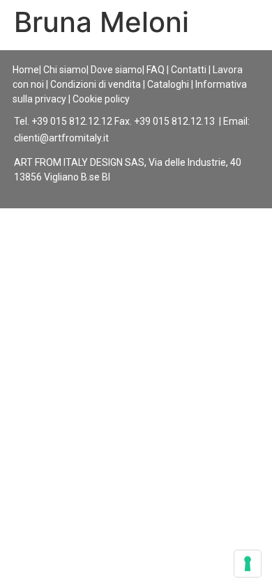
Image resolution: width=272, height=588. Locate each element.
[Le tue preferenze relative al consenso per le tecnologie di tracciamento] (247, 563)
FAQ (155, 69)
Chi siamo (64, 69)
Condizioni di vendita (95, 84)
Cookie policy (101, 99)
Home (26, 69)
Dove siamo (116, 69)
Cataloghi (168, 84)
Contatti (188, 69)
